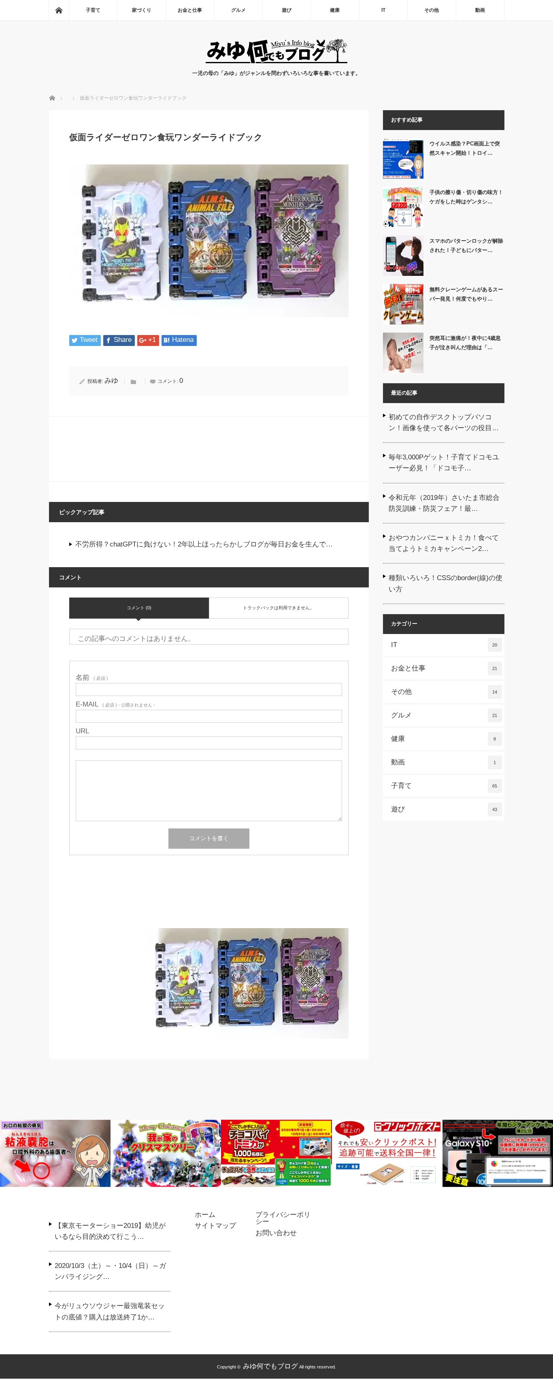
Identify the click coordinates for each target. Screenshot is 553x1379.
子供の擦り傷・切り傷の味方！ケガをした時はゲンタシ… (466, 197)
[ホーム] (59, 10)
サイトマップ (215, 1226)
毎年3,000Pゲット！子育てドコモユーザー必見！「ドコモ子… (444, 462)
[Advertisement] (209, 901)
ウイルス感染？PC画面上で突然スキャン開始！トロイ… (465, 148)
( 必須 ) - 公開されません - (115, 704)
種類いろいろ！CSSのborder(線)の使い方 (445, 583)
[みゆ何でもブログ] (276, 61)
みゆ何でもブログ (270, 1366)
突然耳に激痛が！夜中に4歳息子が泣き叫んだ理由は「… (465, 342)
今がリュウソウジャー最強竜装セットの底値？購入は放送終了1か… (110, 1311)
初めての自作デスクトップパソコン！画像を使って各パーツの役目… (444, 422)
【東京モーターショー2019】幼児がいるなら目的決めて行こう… (110, 1231)
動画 (480, 10)
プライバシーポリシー (283, 1218)
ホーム (205, 1215)
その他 (431, 10)
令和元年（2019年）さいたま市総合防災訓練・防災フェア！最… (444, 503)
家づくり (141, 10)
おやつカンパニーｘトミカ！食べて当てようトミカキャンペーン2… (444, 543)
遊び (286, 10)
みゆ (111, 380)
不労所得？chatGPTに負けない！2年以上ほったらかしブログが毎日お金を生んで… (204, 544)
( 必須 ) (92, 677)
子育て (93, 10)
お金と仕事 (190, 10)
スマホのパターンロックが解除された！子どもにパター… (466, 245)
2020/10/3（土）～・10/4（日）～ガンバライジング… (110, 1271)
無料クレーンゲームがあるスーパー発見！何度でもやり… (466, 294)
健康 (335, 10)
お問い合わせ (276, 1233)
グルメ (238, 10)
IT (383, 10)
